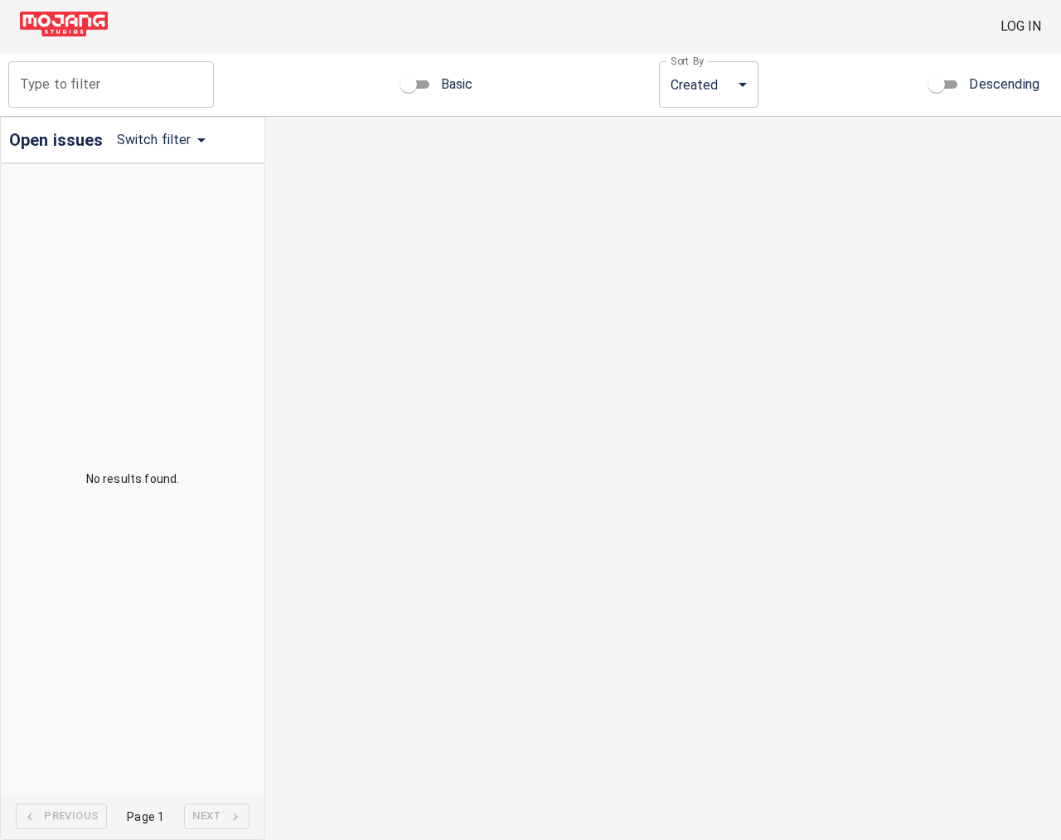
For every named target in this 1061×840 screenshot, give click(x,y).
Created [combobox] (695, 85)
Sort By (688, 61)
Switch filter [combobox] (154, 139)
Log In (1020, 26)
